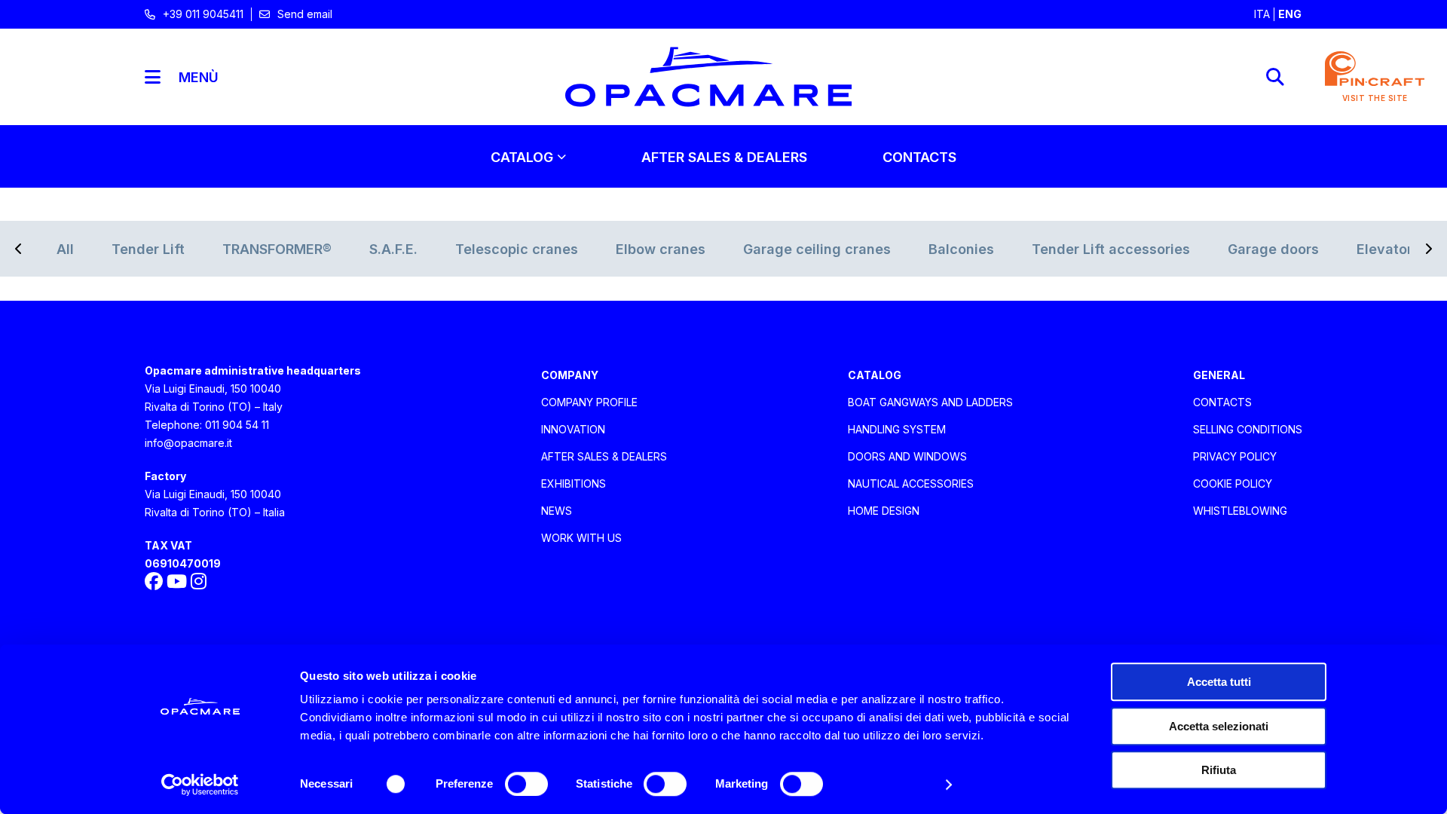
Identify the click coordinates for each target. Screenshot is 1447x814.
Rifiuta (1218, 770)
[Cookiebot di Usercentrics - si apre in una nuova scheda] (200, 784)
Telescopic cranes (516, 249)
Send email (304, 14)
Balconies (961, 249)
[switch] (526, 784)
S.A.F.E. (393, 249)
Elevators (1388, 249)
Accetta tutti (1219, 681)
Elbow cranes (660, 249)
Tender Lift (148, 249)
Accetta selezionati (1218, 726)
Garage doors (1273, 249)
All (65, 249)
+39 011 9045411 (203, 14)
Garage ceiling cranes (817, 249)
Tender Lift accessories (1111, 249)
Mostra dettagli (891, 784)
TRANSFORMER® (277, 249)
